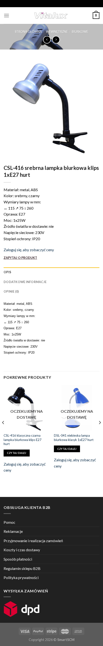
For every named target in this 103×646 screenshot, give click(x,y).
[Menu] (6, 15)
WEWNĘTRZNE (57, 31)
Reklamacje (13, 531)
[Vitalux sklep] (51, 15)
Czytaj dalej (16, 452)
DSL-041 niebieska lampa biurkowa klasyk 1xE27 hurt (74, 438)
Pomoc (9, 522)
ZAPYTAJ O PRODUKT (20, 258)
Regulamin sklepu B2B (22, 568)
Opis (7, 272)
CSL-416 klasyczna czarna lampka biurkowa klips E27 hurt (22, 440)
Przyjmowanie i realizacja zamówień (33, 540)
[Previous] (3, 432)
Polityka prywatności (21, 577)
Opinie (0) (11, 291)
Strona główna (28, 31)
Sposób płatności (18, 559)
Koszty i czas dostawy (22, 549)
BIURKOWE (80, 31)
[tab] (51, 272)
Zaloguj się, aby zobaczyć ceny (29, 249)
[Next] (99, 432)
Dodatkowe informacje (25, 282)
